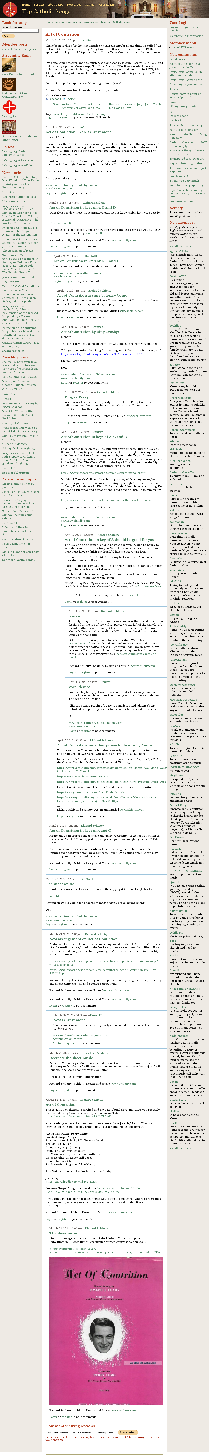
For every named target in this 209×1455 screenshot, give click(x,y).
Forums (39, 4)
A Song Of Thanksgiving (18, 448)
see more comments (183, 201)
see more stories (13, 350)
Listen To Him (11, 394)
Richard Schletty (94, 202)
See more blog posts (15, 472)
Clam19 (175, 970)
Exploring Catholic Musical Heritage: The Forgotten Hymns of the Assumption (20, 231)
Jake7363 (175, 581)
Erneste (175, 364)
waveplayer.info (80, 643)
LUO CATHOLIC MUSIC (186, 870)
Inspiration (177, 120)
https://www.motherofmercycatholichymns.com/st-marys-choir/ (103, 472)
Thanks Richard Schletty (186, 125)
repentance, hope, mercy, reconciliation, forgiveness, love (188, 193)
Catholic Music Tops (183, 472)
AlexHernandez (180, 460)
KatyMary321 (178, 910)
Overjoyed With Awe (16, 423)
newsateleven (179, 533)
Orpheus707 (178, 276)
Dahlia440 (177, 932)
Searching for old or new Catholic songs (106, 22)
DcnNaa (175, 726)
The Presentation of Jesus (19, 196)
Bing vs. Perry (77, 397)
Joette (173, 495)
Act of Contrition (60, 1105)
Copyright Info (55, 895)
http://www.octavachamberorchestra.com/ (84, 776)
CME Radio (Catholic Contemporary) (16, 95)
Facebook (54, 98)
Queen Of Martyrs (14, 443)
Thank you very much (184, 180)
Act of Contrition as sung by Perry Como (92, 295)
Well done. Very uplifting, (187, 185)
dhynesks (176, 558)
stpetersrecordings (182, 684)
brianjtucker (178, 1007)
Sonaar (75, 616)
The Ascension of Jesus (17, 250)
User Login (106, 4)
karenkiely (177, 570)
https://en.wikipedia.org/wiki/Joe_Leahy (72, 1181)
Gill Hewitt (177, 837)
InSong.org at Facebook (17, 160)
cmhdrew (176, 484)
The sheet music (60, 884)
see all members (180, 245)
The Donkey (10, 281)
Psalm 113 (8, 468)
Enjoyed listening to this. (186, 163)
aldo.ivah (176, 449)
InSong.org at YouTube (17, 165)
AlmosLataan (178, 659)
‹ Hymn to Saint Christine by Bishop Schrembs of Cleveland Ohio (76, 106)
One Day (8, 192)
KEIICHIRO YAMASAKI (185, 988)
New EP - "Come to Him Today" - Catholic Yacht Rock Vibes (18, 415)
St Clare (175, 955)
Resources (74, 4)
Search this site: (12, 27)
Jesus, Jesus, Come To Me (18, 277)
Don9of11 (88, 40)
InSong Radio (11, 116)
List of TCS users (183, 47)
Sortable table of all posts (19, 49)
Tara (173, 940)
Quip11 (174, 882)
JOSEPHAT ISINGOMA (185, 767)
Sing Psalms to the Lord (18, 74)
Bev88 (173, 1122)
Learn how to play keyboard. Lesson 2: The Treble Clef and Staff (18, 503)
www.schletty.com (124, 240)
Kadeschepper (179, 1035)
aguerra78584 (179, 251)
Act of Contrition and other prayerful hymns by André (104, 745)
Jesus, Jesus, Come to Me (186, 79)
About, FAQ (55, 4)
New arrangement (69, 1020)
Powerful (176, 101)
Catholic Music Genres (17, 539)
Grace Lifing (178, 805)
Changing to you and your (187, 84)
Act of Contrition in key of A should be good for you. (110, 540)
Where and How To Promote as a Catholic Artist (17, 531)
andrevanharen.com (116, 990)
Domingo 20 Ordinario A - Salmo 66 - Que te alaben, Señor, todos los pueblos (19, 298)
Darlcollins (177, 382)
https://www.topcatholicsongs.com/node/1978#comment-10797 (102, 354)
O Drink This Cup (14, 389)
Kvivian (175, 510)
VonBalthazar (179, 1100)
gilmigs (174, 441)
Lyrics (173, 111)
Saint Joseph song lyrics (185, 129)
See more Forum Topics (18, 559)
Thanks (174, 89)
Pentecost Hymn (13, 522)
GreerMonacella (181, 397)
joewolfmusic (179, 644)
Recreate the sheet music (71, 1058)
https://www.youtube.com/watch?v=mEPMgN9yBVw (91, 792)
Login (49, 117)
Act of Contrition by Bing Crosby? (90, 332)
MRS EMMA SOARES (183, 699)
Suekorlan (176, 849)
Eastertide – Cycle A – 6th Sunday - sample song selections (19, 515)
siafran (174, 614)
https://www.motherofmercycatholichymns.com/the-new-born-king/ (106, 500)
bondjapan (177, 521)
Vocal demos (79, 687)
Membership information (186, 35)
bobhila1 (175, 325)
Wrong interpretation (184, 106)
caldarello (176, 603)
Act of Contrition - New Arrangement (78, 132)
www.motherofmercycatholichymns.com (72, 185)
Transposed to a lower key (187, 158)
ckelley (174, 1111)
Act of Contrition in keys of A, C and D (82, 208)
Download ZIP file (61, 223)
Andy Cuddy (178, 626)
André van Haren (96, 233)
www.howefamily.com (60, 188)
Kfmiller (175, 744)
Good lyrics (177, 59)
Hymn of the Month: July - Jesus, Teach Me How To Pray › (135, 106)
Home (26, 4)
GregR (174, 1081)
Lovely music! (179, 176)
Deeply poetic (179, 115)
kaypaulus (176, 714)
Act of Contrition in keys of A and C (80, 831)
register (63, 117)
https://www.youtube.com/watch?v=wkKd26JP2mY (78, 1116)
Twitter (70, 98)
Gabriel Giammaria (183, 429)
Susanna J (176, 793)
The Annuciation (13, 201)
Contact (90, 4)
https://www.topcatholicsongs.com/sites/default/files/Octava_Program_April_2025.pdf (114, 781)
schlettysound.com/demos (148, 586)
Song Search (73, 22)
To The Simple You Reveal (19, 376)
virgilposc (176, 775)
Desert (6, 398)
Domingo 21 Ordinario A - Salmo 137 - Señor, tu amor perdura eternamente (20, 243)
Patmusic (176, 755)
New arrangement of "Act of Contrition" (84, 939)
